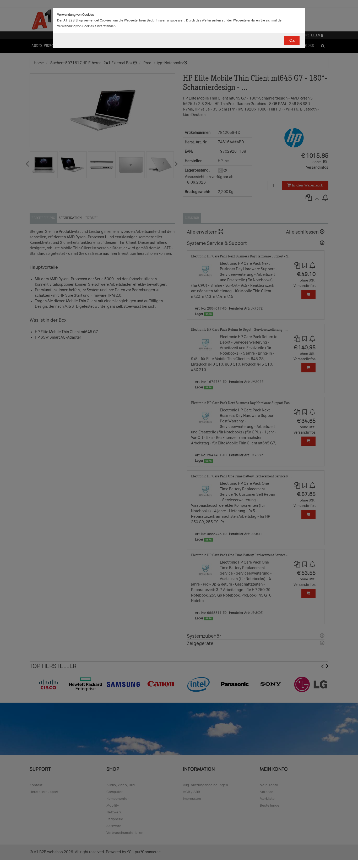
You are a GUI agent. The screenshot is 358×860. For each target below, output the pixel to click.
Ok (291, 40)
